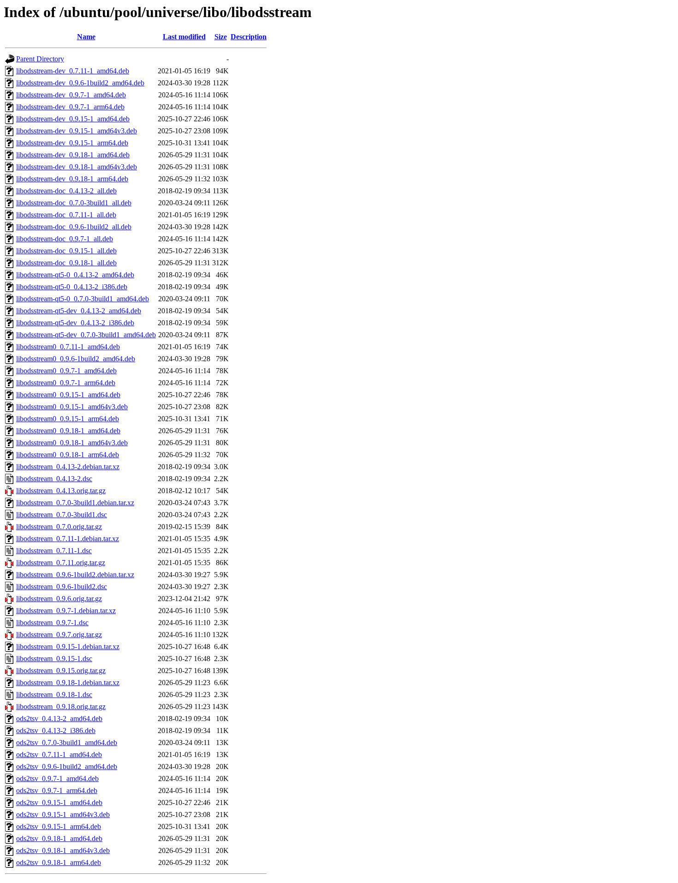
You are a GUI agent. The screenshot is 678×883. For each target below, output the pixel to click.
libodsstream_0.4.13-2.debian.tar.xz (67, 467)
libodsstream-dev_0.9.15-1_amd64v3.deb (76, 131)
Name (86, 37)
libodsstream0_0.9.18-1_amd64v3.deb (72, 443)
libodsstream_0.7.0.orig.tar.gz (59, 527)
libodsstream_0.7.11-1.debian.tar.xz (67, 539)
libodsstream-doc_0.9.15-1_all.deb (66, 251)
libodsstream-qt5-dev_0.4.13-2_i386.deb (75, 323)
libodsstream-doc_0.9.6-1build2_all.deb (73, 227)
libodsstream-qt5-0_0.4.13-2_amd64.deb (75, 275)
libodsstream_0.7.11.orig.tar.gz (60, 563)
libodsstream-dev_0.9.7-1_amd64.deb (71, 95)
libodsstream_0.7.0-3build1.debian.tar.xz (75, 503)
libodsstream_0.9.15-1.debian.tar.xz (67, 646)
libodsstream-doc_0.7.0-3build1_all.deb (73, 203)
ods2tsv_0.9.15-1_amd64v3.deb (63, 814)
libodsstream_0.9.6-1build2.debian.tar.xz (75, 575)
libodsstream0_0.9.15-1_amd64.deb (68, 395)
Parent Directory (40, 59)
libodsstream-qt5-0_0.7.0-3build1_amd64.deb (82, 299)
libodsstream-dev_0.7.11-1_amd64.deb (72, 71)
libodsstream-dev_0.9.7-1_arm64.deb (70, 107)
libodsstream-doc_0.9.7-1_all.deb (64, 239)
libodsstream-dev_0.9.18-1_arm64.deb (72, 179)
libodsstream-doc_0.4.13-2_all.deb (66, 191)
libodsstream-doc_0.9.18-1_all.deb (66, 263)
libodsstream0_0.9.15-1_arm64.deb (67, 419)
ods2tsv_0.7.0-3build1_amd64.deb (66, 742)
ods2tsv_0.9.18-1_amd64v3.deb (63, 850)
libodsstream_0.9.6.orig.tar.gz (59, 599)
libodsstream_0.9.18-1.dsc (54, 694)
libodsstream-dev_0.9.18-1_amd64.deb (73, 155)
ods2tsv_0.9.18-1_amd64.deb (59, 838)
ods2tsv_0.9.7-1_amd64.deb (57, 778)
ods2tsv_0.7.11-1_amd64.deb (59, 754)
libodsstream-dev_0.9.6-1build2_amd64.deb (80, 83)
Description (249, 37)
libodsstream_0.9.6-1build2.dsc (61, 587)
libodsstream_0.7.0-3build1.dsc (61, 515)
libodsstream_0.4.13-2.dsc (54, 479)
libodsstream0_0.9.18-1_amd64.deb (68, 431)
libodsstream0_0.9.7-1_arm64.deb (65, 383)
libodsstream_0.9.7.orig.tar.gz (59, 634)
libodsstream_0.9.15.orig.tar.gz (61, 670)
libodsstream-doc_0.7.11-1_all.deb (66, 215)
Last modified (184, 37)
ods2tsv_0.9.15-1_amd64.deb (59, 802)
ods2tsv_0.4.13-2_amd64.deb (59, 718)
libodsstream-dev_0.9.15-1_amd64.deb (73, 119)
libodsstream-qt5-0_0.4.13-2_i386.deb (71, 287)
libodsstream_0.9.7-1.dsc (52, 622)
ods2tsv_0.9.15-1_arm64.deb (58, 826)
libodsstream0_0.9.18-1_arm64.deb (67, 455)
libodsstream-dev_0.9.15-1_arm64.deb (72, 143)
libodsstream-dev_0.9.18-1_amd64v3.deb (76, 167)
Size (220, 37)
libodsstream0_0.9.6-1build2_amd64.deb (75, 359)
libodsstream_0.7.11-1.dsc (54, 551)
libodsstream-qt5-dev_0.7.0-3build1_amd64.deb (86, 335)
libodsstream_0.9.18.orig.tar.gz (61, 706)
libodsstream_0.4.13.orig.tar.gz (61, 491)
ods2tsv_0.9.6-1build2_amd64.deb (66, 766)
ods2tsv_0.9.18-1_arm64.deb (58, 862)
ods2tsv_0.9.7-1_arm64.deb (56, 790)
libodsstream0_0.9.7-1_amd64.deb (66, 371)
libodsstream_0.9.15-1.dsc (54, 658)
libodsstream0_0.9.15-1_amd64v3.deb (72, 407)
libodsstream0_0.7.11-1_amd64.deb (68, 347)
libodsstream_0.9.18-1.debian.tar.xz (67, 682)
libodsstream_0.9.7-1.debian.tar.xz (66, 611)
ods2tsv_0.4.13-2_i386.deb (55, 730)
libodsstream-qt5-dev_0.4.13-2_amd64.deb (78, 311)
